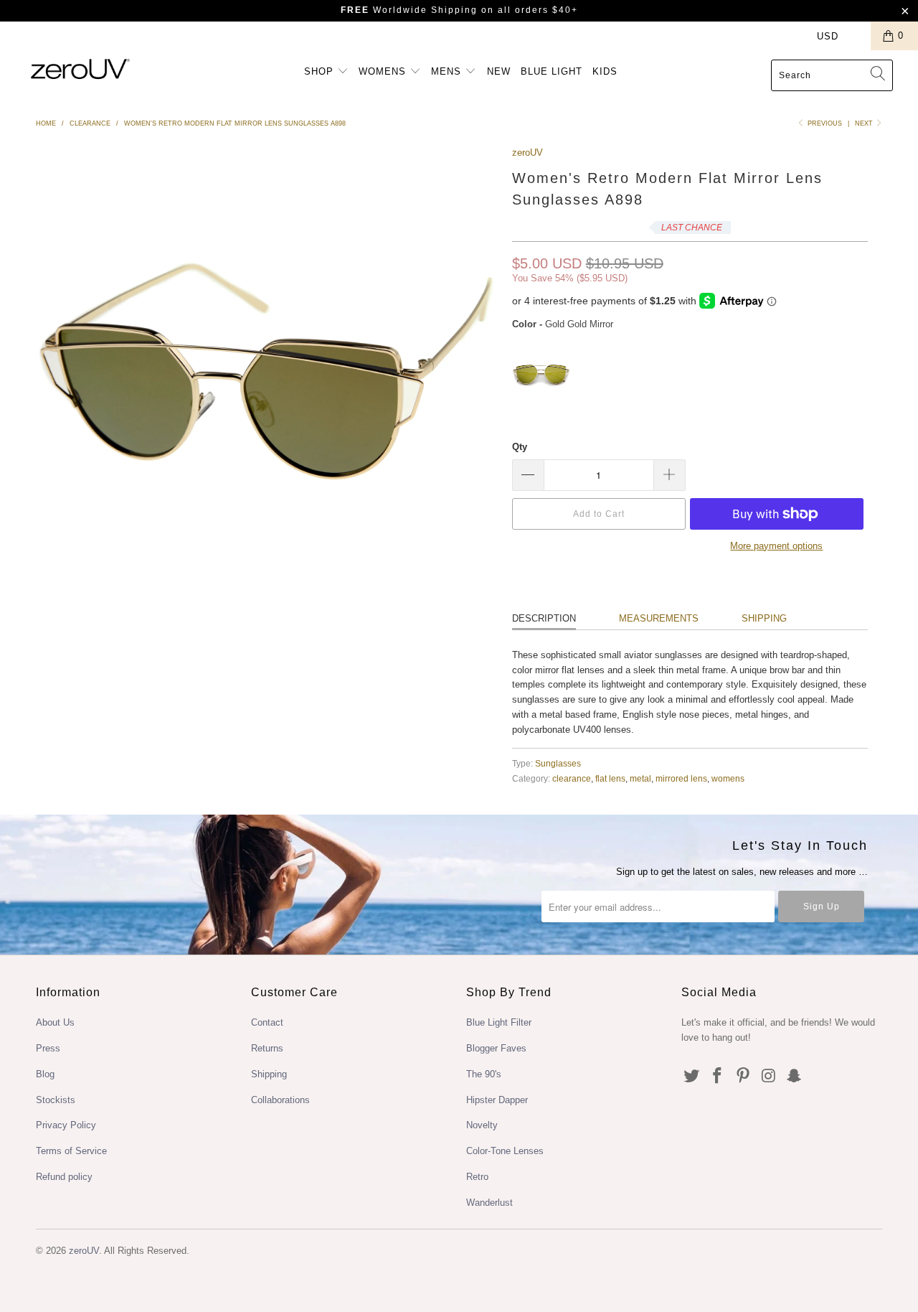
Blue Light (551, 71)
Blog (45, 1074)
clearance (571, 778)
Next (865, 123)
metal (640, 778)
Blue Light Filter (498, 1022)
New (499, 71)
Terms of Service (71, 1150)
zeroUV (527, 152)
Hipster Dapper (497, 1100)
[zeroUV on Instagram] (769, 1076)
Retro (477, 1176)
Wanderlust (489, 1202)
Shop (320, 71)
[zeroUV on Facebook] (718, 1076)
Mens (448, 71)
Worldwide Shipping (409, 10)
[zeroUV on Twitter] (692, 1076)
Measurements (659, 618)
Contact (267, 1022)
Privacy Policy (66, 1125)
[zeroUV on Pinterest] (743, 1076)
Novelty (482, 1125)
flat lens (610, 778)
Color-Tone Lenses (505, 1150)
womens (727, 778)
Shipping (764, 618)
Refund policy (64, 1176)
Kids (604, 71)
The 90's (483, 1074)
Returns (267, 1048)
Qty (519, 446)
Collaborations (280, 1100)
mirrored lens (681, 778)
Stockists (55, 1100)
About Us (55, 1022)
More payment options (776, 545)
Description (544, 618)
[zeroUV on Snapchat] (794, 1076)
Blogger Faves (496, 1048)
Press (48, 1048)
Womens (384, 71)
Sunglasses (558, 763)
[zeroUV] (80, 68)
